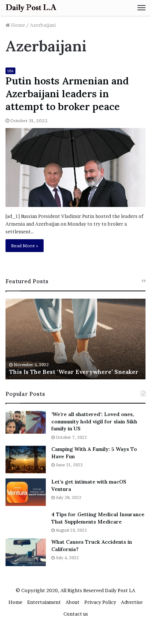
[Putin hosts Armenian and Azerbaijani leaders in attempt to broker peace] (75, 167)
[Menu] (141, 7)
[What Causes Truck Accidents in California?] (25, 552)
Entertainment (44, 602)
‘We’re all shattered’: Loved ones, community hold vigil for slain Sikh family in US (94, 421)
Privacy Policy (100, 602)
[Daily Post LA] (31, 8)
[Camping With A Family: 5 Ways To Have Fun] (25, 459)
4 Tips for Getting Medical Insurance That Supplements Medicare (97, 518)
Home (17, 25)
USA (10, 71)
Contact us (75, 614)
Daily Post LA (120, 590)
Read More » (24, 245)
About (73, 602)
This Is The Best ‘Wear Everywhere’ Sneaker (74, 371)
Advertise (132, 602)
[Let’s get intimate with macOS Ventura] (25, 492)
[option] (75, 339)
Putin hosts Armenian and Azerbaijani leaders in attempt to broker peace (67, 93)
